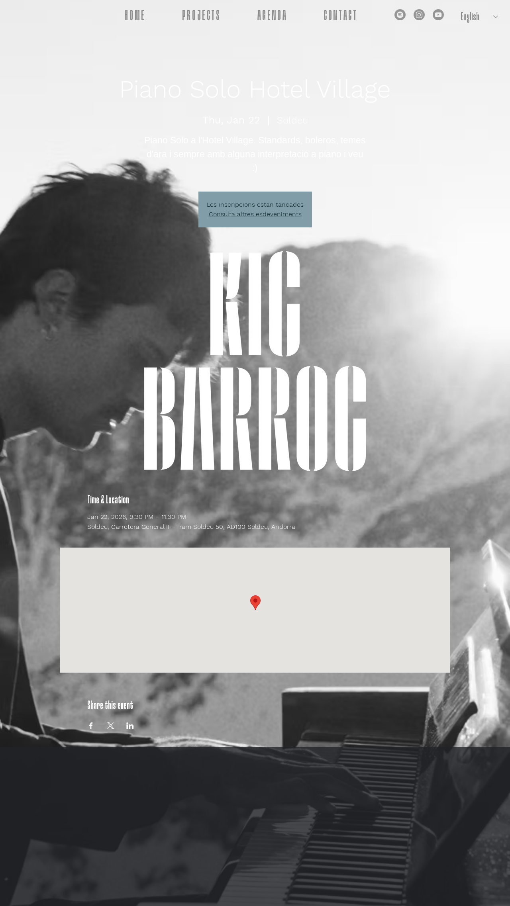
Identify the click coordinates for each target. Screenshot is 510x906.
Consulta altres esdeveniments (255, 214)
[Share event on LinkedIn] (130, 725)
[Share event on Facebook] (91, 725)
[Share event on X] (110, 725)
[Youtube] (438, 14)
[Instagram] (419, 14)
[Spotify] (400, 14)
